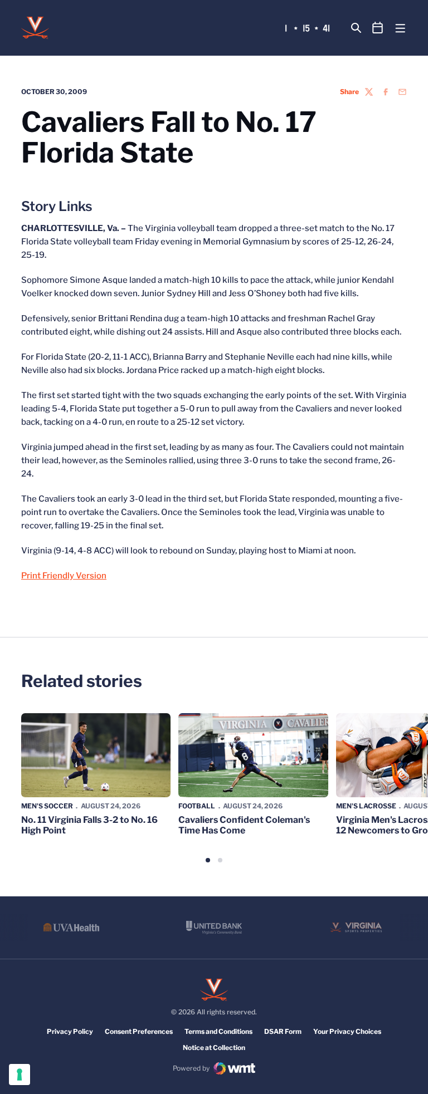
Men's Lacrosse (366, 806)
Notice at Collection (214, 1047)
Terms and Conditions (218, 1031)
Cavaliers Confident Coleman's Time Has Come (244, 825)
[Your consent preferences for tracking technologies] (19, 1074)
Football (196, 806)
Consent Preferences (139, 1031)
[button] (208, 860)
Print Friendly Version (63, 576)
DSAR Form (282, 1031)
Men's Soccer (47, 806)
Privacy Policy (70, 1031)
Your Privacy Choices (347, 1031)
